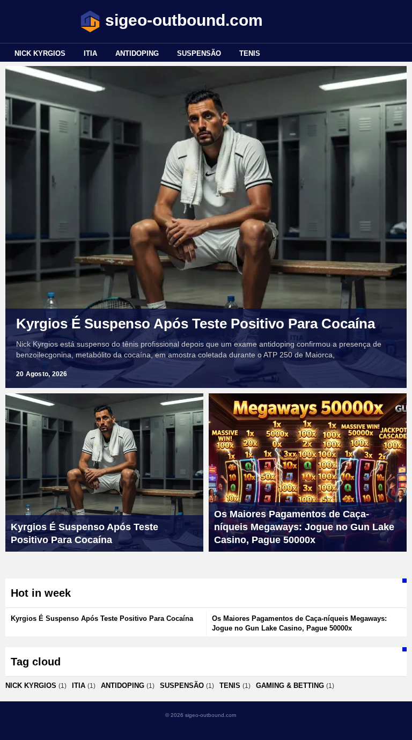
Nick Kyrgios (39, 53)
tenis (249, 53)
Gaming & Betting (290, 686)
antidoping (137, 53)
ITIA (90, 53)
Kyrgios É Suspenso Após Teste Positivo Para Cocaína (195, 324)
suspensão (199, 53)
